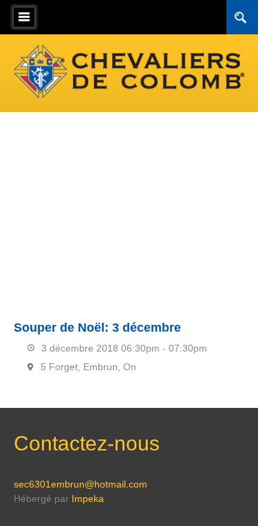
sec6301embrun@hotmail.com (80, 484)
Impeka (88, 498)
